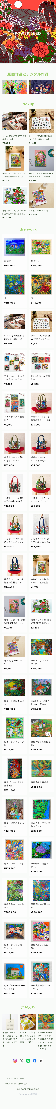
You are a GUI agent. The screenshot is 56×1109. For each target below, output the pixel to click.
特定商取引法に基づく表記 (16, 1084)
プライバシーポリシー (14, 1078)
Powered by (24, 1094)
